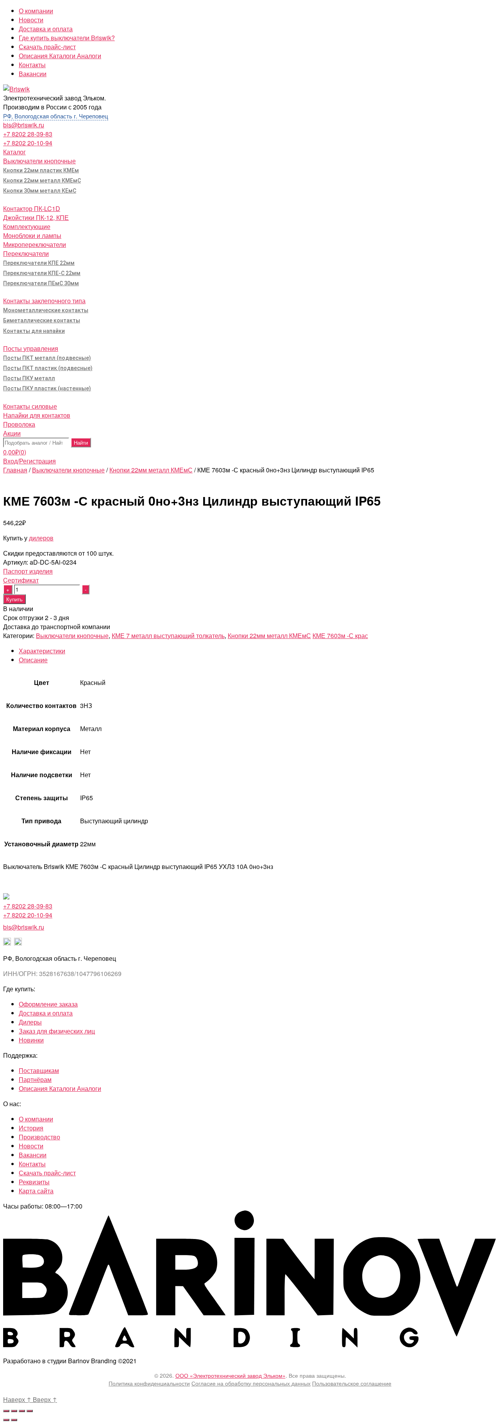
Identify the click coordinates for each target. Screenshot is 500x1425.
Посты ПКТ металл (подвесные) (47, 358)
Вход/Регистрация (29, 460)
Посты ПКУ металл (29, 378)
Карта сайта (36, 1190)
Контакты (32, 64)
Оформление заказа (48, 1003)
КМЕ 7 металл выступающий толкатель (168, 635)
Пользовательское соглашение (351, 1383)
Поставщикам (39, 1070)
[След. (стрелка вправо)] (14, 1420)
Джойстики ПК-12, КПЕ (36, 217)
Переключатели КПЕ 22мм (39, 263)
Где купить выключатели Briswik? (67, 37)
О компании (36, 10)
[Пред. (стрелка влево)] (6, 1420)
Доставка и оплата (46, 28)
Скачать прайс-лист (47, 46)
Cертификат (21, 580)
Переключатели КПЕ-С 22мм (41, 273)
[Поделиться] (14, 1411)
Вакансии (32, 73)
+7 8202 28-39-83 (27, 133)
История (31, 1127)
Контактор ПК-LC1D (31, 208)
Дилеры (30, 1021)
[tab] (258, 650)
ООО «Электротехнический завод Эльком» (230, 1375)
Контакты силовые (30, 406)
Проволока (19, 424)
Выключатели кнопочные (39, 160)
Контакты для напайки (34, 331)
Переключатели (26, 253)
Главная (15, 469)
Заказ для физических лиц (57, 1030)
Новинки (31, 1039)
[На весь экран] (22, 1411)
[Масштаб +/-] (30, 1411)
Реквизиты (34, 1181)
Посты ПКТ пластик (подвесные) (48, 368)
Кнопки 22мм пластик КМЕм (41, 170)
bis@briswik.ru (23, 124)
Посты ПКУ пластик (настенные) (47, 388)
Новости (31, 19)
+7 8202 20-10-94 (27, 142)
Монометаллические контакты (45, 310)
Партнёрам (35, 1079)
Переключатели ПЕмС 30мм (41, 283)
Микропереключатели (34, 244)
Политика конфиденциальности (149, 1383)
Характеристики (42, 650)
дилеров (41, 537)
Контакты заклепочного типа (44, 300)
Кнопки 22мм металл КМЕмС (42, 180)
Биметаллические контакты (41, 320)
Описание (33, 659)
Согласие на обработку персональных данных (251, 1383)
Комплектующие (26, 226)
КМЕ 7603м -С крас (340, 635)
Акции (12, 433)
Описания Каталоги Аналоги (60, 55)
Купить (14, 599)
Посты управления (30, 348)
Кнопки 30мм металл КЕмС (39, 191)
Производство (39, 1136)
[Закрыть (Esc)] (6, 1411)
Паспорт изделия (28, 571)
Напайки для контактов (36, 415)
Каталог (14, 151)
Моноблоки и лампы (32, 235)
